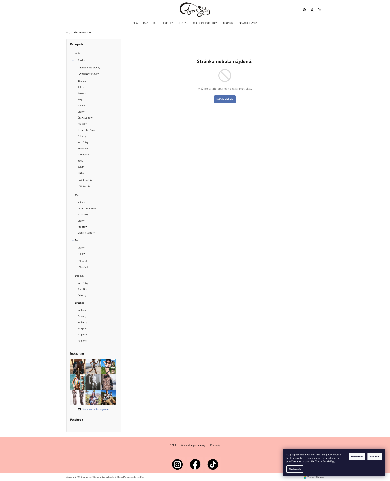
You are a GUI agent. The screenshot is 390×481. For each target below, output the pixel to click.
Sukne (81, 87)
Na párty (82, 334)
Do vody (82, 316)
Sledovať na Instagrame (95, 409)
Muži (77, 194)
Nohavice (83, 148)
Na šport (82, 328)
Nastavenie (295, 469)
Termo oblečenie (87, 130)
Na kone (82, 340)
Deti (77, 240)
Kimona (82, 81)
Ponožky (82, 123)
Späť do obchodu (224, 99)
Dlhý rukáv (84, 186)
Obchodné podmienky (193, 445)
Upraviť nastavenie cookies (130, 477)
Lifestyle (79, 302)
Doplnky (79, 275)
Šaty (80, 99)
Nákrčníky (83, 142)
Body (80, 160)
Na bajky (82, 322)
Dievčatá (83, 267)
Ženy (77, 52)
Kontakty (215, 445)
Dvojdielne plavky (89, 73)
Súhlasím (374, 456)
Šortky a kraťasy (86, 232)
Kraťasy (82, 93)
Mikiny (81, 105)
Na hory (82, 310)
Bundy (81, 166)
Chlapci (83, 261)
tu (333, 461)
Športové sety (85, 117)
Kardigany (83, 154)
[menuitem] (135, 22)
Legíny (81, 111)
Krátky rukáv (85, 180)
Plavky (81, 60)
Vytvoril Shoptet (315, 477)
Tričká (81, 172)
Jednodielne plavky (89, 67)
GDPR (173, 445)
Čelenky (82, 136)
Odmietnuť (357, 456)
